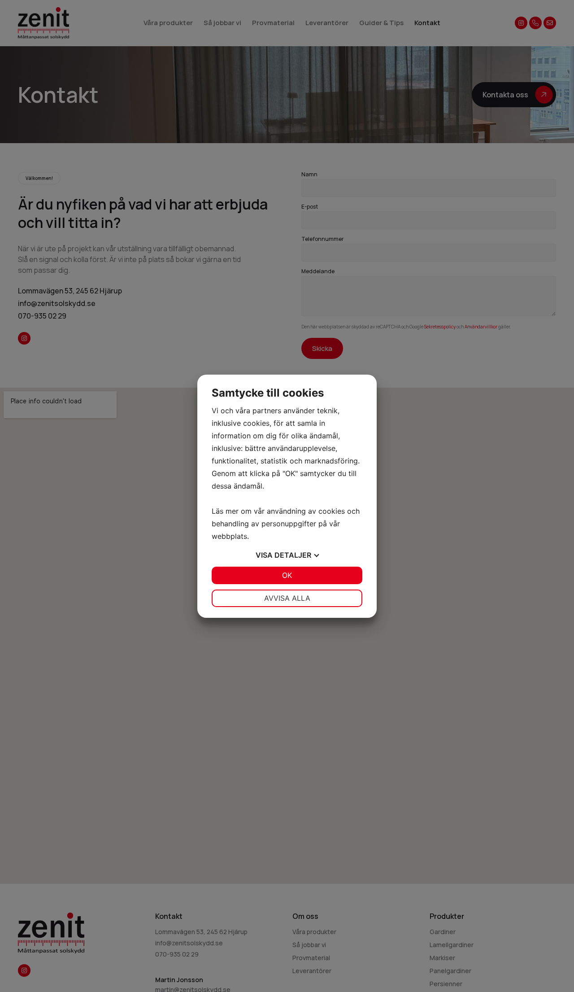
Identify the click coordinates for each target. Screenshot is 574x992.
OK (287, 575)
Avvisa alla (287, 598)
